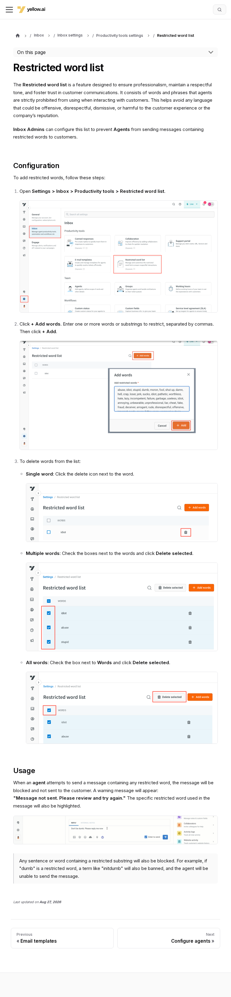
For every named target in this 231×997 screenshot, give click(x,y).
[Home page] (17, 36)
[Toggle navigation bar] (9, 9)
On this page (31, 52)
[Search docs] (219, 9)
